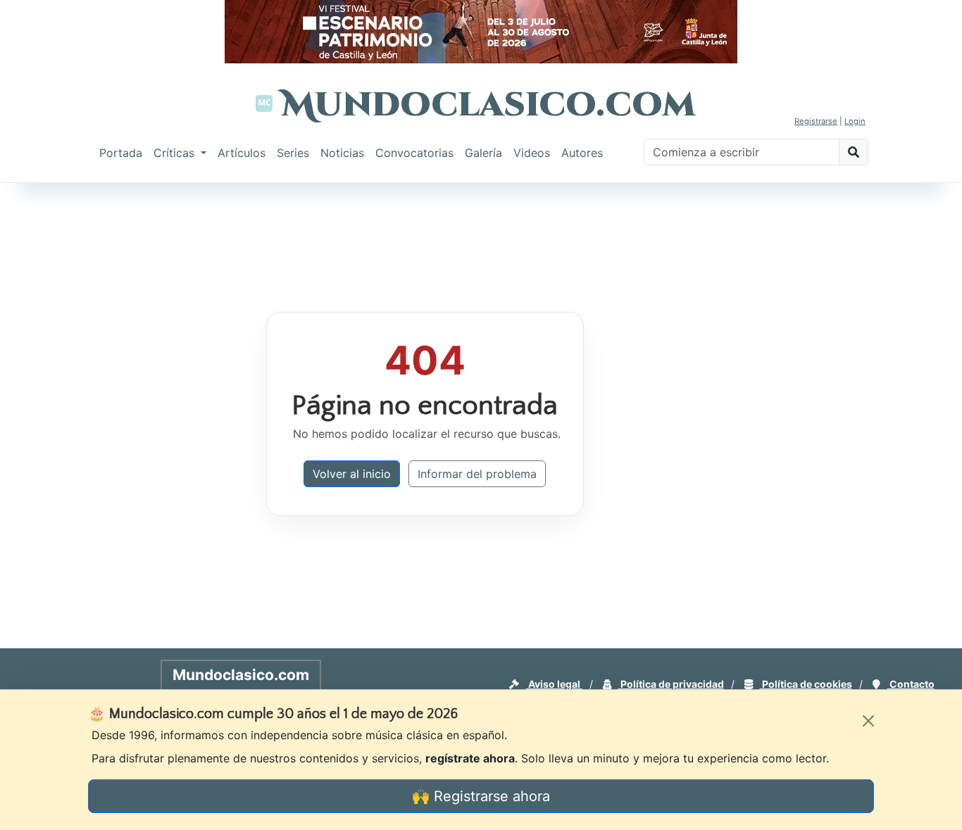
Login (855, 121)
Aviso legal (554, 684)
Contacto (911, 684)
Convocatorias (414, 153)
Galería (483, 153)
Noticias (342, 153)
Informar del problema (477, 474)
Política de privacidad (671, 684)
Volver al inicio (352, 474)
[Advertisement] (905, 397)
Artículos (242, 153)
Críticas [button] (176, 153)
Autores (582, 153)
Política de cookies (806, 684)
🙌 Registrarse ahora (481, 796)
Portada (120, 153)
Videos (531, 153)
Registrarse (815, 121)
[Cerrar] (868, 720)
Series (293, 153)
